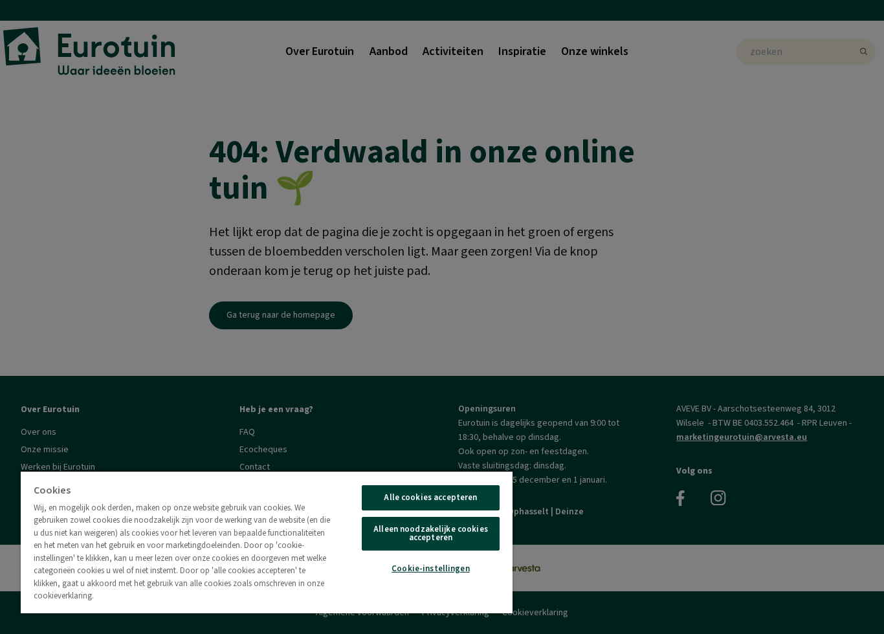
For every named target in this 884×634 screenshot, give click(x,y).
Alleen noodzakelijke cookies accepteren (430, 533)
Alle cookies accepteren (430, 497)
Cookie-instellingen (430, 568)
